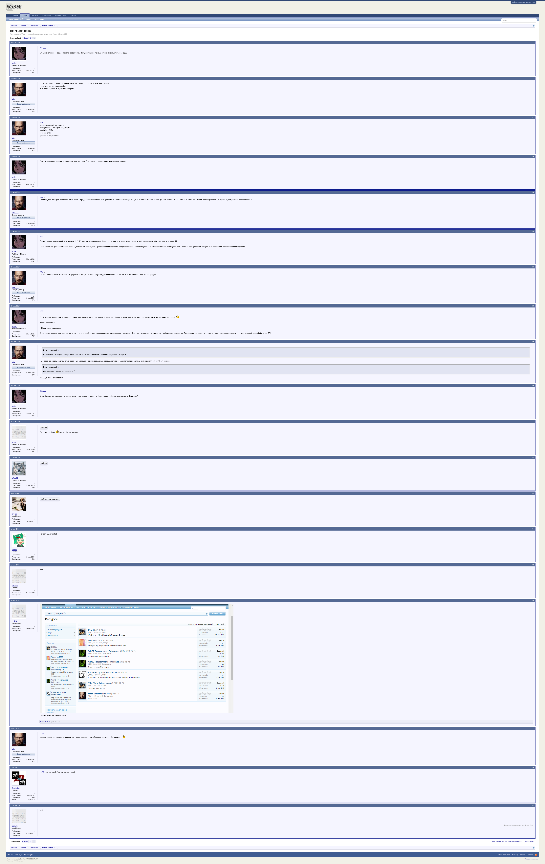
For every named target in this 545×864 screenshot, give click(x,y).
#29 (533, 342)
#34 (533, 529)
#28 (533, 306)
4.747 (32, 73)
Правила (73, 15)
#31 (533, 421)
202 (33, 559)
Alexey (55, 34)
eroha (14, 514)
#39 (533, 805)
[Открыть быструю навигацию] (533, 26)
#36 (533, 600)
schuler (15, 826)
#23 (533, 117)
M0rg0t (15, 478)
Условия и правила (531, 859)
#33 (533, 493)
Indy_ (14, 63)
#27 (533, 267)
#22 (533, 78)
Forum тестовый (28, 34)
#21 (533, 42)
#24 (533, 156)
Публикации (46, 15)
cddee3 (15, 585)
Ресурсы (35, 15)
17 (33, 835)
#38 (533, 767)
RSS (536, 855)
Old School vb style (15, 855)
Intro (14, 442)
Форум (24, 15)
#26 (533, 231)
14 (33, 107)
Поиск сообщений (16, 19)
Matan (14, 550)
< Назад (25, 38)
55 (33, 595)
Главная (15, 15)
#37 (533, 728)
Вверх (530, 855)
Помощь (515, 855)
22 (33, 523)
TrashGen (16, 788)
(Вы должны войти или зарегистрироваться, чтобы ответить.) (513, 841)
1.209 (32, 797)
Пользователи (60, 15)
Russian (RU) (28, 855)
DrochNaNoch (45, 722)
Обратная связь (504, 855)
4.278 (32, 112)
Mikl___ (43, 47)
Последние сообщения (35, 19)
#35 (533, 565)
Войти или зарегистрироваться (523, 2)
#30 (533, 386)
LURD (14, 621)
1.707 (32, 452)
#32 (533, 457)
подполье (31, 799)
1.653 (32, 487)
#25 (533, 192)
